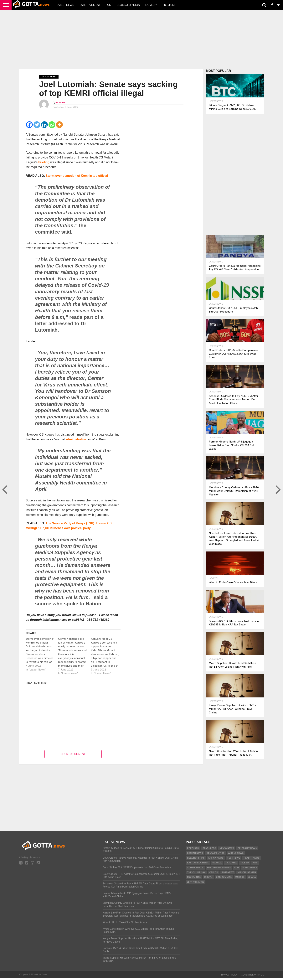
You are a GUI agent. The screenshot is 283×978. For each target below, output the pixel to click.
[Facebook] (29, 124)
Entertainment (90, 4)
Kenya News (227, 848)
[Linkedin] (44, 124)
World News (236, 853)
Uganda (217, 863)
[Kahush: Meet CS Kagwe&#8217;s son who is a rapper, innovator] (107, 656)
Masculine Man (247, 872)
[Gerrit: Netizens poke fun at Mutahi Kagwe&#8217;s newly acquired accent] (74, 656)
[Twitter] (36, 124)
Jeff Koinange (195, 882)
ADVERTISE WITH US (252, 974)
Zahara (239, 877)
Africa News (215, 858)
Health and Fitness (219, 867)
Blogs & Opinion (128, 4)
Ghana (252, 877)
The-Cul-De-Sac (196, 872)
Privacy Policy (228, 974)
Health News (251, 858)
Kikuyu (208, 877)
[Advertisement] (141, 39)
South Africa (195, 867)
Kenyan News (195, 853)
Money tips (194, 877)
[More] (59, 124)
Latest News (65, 4)
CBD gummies (224, 877)
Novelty (151, 4)
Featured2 (209, 848)
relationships (195, 858)
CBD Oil (213, 872)
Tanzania (231, 863)
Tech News (233, 858)
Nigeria (244, 863)
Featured (193, 848)
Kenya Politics (215, 853)
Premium (168, 4)
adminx (60, 102)
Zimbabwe (228, 872)
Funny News (249, 867)
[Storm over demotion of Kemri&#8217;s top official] (42, 654)
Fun (108, 4)
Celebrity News (247, 848)
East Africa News (198, 863)
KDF (255, 863)
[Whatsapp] (52, 124)
